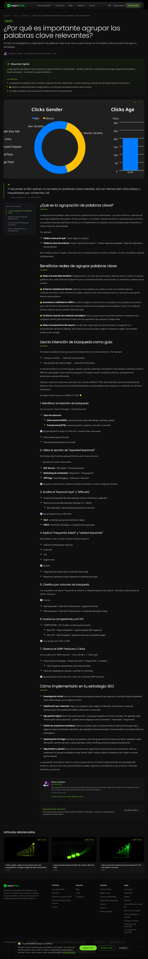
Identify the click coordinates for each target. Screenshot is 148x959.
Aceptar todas (88, 948)
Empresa (80, 5)
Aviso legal (128, 889)
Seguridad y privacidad (109, 900)
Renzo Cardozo (58, 782)
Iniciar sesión (119, 5)
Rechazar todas (107, 948)
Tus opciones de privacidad (130, 931)
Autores (103, 904)
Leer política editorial (132, 810)
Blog (70, 5)
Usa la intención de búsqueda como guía (18, 224)
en (110, 5)
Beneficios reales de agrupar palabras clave (17, 218)
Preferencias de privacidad (130, 925)
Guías (78, 893)
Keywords (8, 21)
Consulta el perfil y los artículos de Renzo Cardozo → (68, 797)
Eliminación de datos (132, 910)
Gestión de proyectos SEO (62, 897)
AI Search (55, 893)
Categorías (80, 897)
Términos (127, 900)
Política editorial (106, 911)
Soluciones (59, 5)
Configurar (123, 948)
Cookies (127, 897)
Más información (69, 952)
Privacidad (128, 893)
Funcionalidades (44, 5)
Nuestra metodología (108, 897)
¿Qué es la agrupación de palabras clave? (20, 212)
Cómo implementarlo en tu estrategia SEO (17, 230)
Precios (92, 5)
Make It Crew (105, 893)
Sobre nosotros (106, 889)
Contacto (103, 908)
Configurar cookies (131, 921)
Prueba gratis (133, 5)
